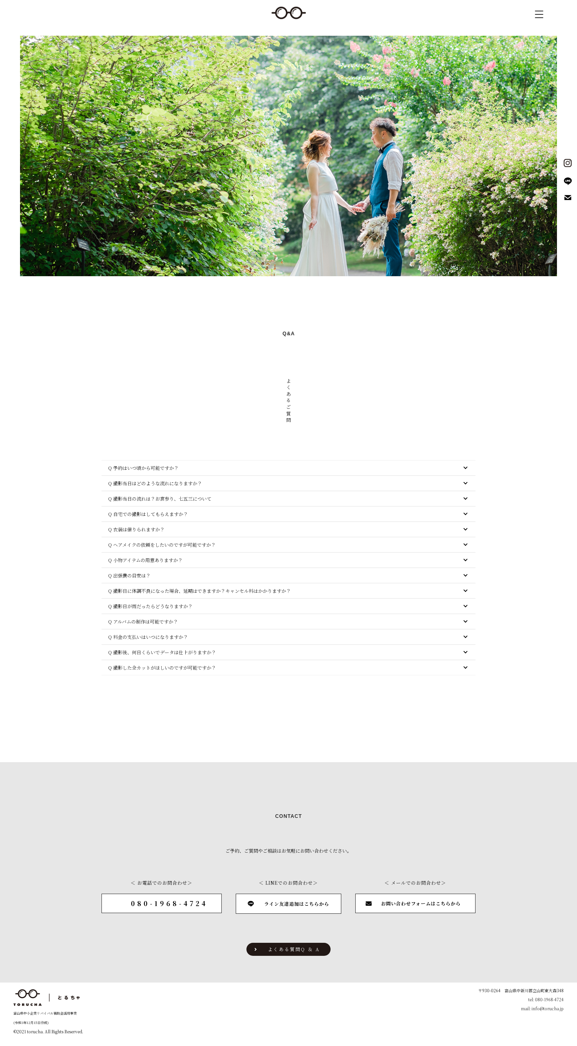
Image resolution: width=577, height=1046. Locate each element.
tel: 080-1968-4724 (546, 999)
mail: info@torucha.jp (542, 1008)
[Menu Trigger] (539, 14)
